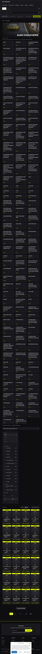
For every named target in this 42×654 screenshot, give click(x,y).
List (23, 507)
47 (26, 613)
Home (3, 20)
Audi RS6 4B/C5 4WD (25, 519)
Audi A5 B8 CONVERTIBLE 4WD (35, 535)
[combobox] (20, 13)
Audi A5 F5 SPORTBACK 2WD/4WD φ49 (6, 535)
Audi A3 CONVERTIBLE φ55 (6, 599)
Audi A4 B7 (6, 566)
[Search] (39, 13)
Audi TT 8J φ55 (35, 519)
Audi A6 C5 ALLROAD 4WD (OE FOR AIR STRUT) (26, 567)
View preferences (27, 652)
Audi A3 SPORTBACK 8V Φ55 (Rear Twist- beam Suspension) (16, 519)
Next (31, 613)
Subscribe (29, 630)
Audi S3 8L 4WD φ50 (16, 535)
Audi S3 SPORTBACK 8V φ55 (7, 583)
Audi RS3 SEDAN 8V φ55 (25, 583)
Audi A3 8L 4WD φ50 (35, 551)
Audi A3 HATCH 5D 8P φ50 (35, 599)
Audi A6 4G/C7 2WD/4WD (7, 519)
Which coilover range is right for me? (10, 428)
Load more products (21, 608)
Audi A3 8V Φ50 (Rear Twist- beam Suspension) (26, 551)
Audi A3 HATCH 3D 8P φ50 (16, 551)
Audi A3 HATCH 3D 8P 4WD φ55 (16, 599)
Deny (20, 652)
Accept (14, 652)
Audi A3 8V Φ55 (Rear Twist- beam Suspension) (35, 567)
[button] (29, 643)
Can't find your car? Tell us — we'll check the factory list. (11, 425)
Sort (30, 507)
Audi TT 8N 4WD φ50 (35, 583)
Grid (27, 507)
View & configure (6, 523)
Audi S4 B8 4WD (25, 535)
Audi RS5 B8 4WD (25, 599)
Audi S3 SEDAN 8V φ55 (16, 583)
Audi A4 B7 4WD (16, 567)
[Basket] (39, 9)
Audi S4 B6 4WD (6, 551)
